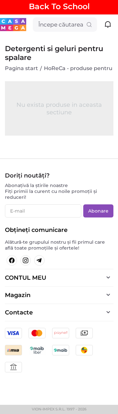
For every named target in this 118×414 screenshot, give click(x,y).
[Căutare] (89, 24)
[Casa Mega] (13, 24)
